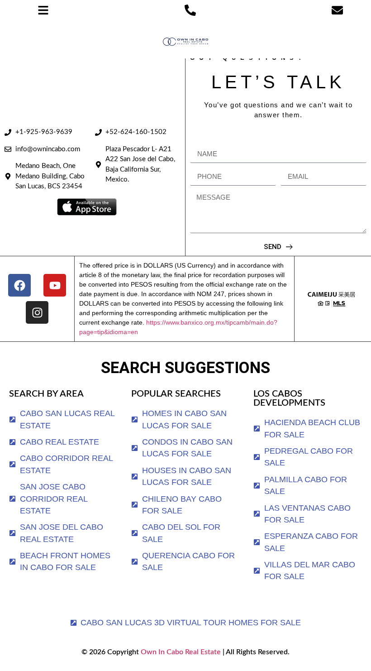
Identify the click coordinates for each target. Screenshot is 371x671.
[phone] (190, 10)
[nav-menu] (43, 10)
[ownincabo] (331, 298)
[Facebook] (19, 285)
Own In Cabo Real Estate (180, 652)
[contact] (337, 10)
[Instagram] (37, 312)
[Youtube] (54, 285)
